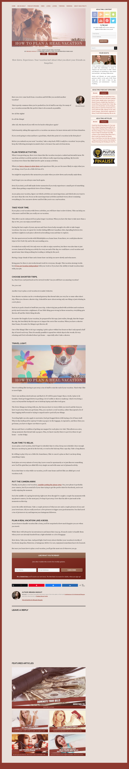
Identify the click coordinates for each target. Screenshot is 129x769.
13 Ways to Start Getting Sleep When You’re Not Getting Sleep (109, 134)
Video (42, 6)
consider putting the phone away (50, 485)
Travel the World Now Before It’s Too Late (103, 125)
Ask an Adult (21, 6)
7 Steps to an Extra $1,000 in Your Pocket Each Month (107, 140)
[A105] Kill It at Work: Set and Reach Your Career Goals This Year (110, 96)
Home (13, 6)
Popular (103, 93)
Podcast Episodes (33, 6)
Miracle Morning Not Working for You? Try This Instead (107, 142)
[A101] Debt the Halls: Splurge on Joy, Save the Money (107, 109)
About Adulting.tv (80, 6)
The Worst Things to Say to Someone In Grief (104, 131)
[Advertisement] (49, 81)
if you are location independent (26, 266)
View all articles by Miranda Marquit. (32, 600)
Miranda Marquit (31, 51)
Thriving (61, 6)
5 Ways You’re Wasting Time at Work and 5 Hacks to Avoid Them (110, 129)
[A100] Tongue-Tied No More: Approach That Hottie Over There (109, 111)
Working (69, 6)
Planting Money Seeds (42, 596)
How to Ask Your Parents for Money (102, 136)
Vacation (53, 53)
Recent (95, 93)
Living (48, 6)
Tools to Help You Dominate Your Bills (102, 132)
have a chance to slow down (29, 166)
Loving (54, 6)
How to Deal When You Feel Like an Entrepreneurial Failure (108, 138)
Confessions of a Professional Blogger (75, 594)
